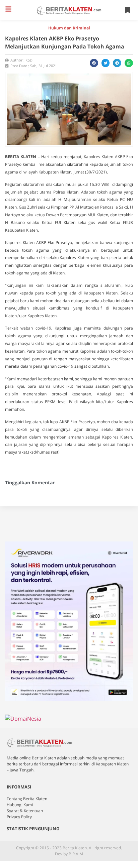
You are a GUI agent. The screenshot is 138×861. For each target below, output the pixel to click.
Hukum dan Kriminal (69, 28)
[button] (8, 9)
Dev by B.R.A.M (69, 854)
